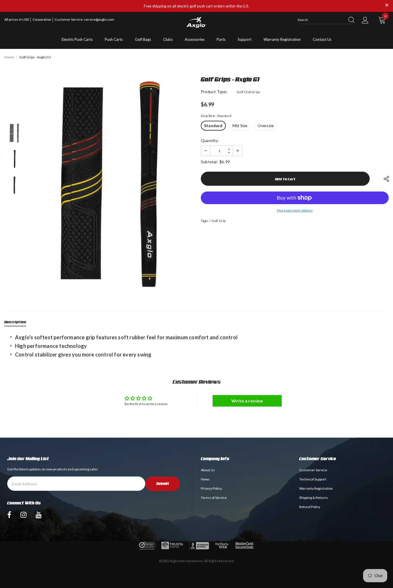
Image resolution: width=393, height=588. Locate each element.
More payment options (295, 210)
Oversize (265, 125)
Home (9, 57)
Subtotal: (209, 161)
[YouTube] (39, 514)
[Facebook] (9, 514)
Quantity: (210, 140)
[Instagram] (23, 514)
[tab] (15, 323)
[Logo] (196, 22)
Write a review (247, 400)
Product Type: (214, 91)
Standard (213, 125)
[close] (387, 5)
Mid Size (240, 125)
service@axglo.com (99, 19)
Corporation (42, 19)
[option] (111, 185)
